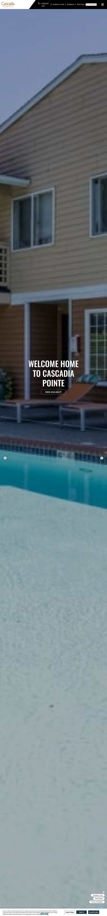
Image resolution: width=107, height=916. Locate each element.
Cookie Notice (44, 914)
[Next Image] (102, 458)
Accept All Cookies (93, 912)
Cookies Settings (70, 912)
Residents (71, 4)
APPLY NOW (81, 4)
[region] (53, 912)
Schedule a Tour (58, 4)
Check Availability (53, 392)
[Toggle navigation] (102, 4)
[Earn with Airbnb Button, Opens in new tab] (91, 4)
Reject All (81, 912)
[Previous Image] (5, 458)
